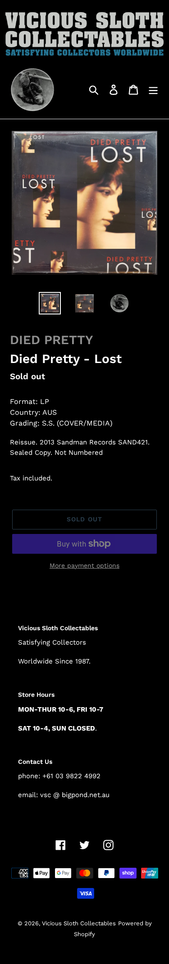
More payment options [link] (84, 565)
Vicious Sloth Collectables (79, 923)
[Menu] (153, 89)
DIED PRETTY (51, 339)
